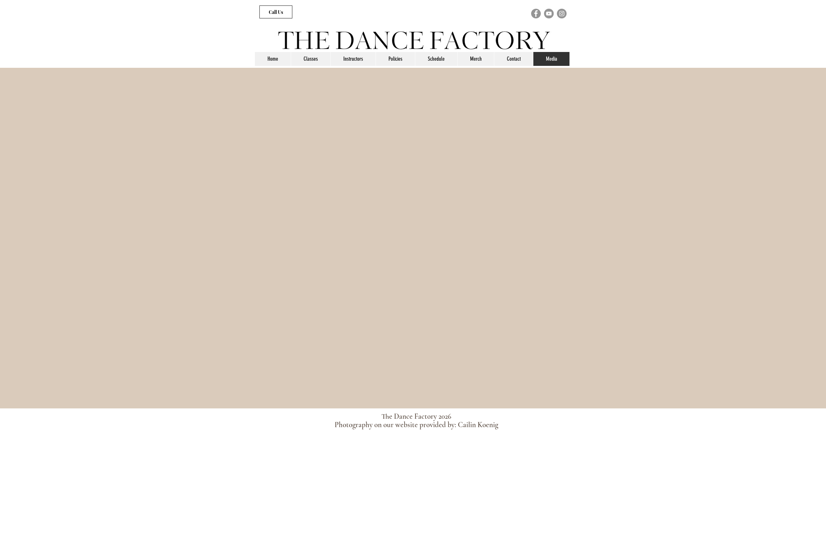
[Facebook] (536, 13)
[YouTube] (549, 13)
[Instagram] (562, 13)
